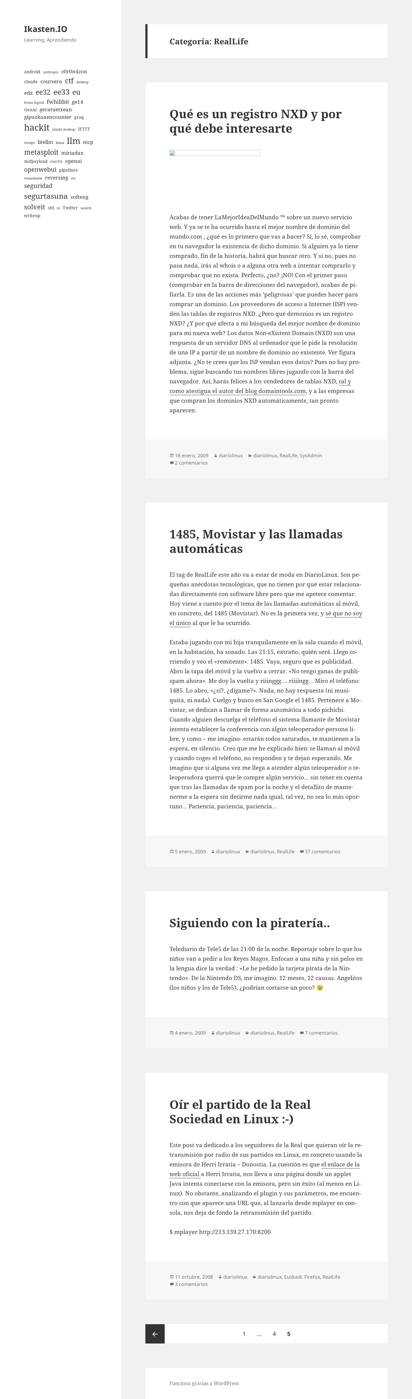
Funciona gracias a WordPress (204, 1383)
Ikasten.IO (45, 28)
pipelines (68, 170)
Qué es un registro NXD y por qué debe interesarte (256, 121)
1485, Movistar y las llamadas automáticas (256, 541)
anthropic (51, 72)
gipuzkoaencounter (47, 116)
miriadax (72, 152)
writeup (32, 215)
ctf (69, 80)
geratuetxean (56, 109)
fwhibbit (58, 101)
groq (79, 117)
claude (31, 81)
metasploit (41, 152)
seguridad (38, 186)
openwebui (40, 169)
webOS (86, 208)
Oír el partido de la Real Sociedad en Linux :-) (240, 1111)
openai (73, 160)
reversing (56, 177)
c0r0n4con (74, 71)
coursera (51, 81)
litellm (45, 141)
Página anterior (155, 1333)
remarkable (33, 178)
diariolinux (231, 455)
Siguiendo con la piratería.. (250, 923)
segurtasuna (46, 196)
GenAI (30, 110)
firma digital (34, 102)
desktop (82, 82)
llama (60, 143)
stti (51, 208)
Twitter (70, 208)
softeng (79, 196)
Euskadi (293, 1277)
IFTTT (84, 129)
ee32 (43, 92)
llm (73, 140)
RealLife (288, 455)
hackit (36, 127)
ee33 (61, 92)
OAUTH (56, 162)
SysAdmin (311, 455)
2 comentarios (191, 462)
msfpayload (36, 161)
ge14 (77, 101)
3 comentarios (191, 1284)
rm (73, 178)
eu (76, 92)
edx (28, 92)
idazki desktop (63, 129)
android (32, 72)
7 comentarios (321, 1032)
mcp (88, 141)
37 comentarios (323, 851)
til (58, 208)
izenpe (29, 143)
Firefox (312, 1277)
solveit (34, 206)
